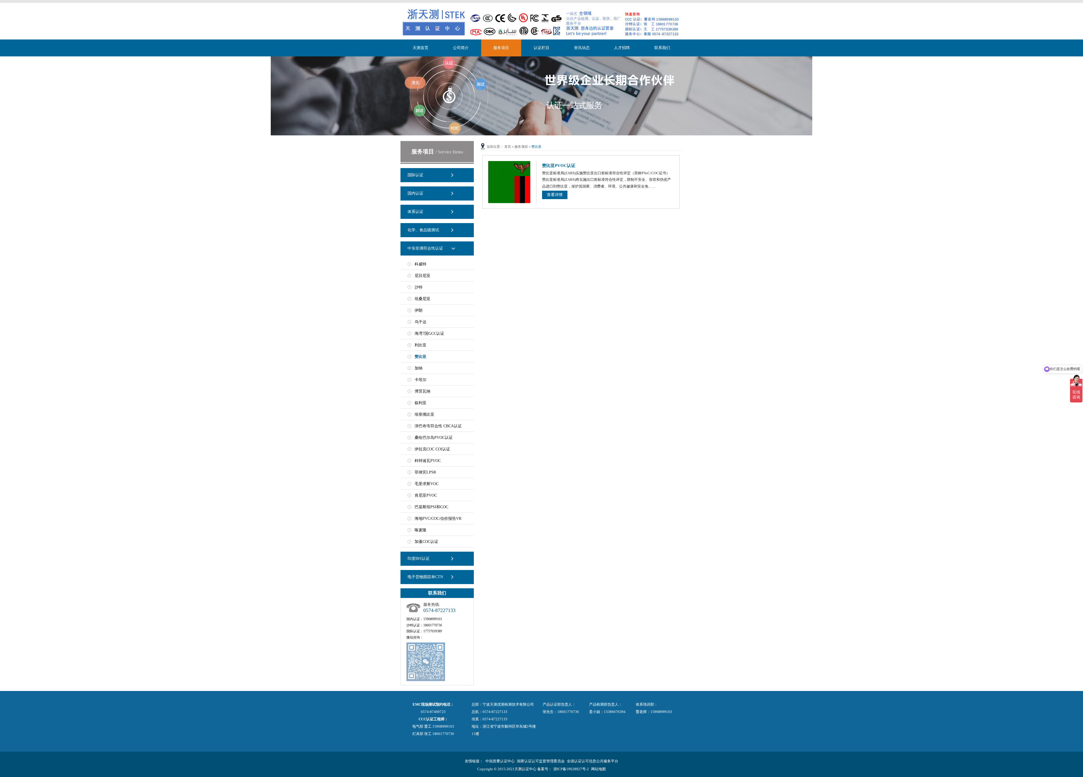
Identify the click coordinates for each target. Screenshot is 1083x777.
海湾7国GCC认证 (429, 333)
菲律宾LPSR (425, 472)
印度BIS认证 (419, 558)
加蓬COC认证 (426, 542)
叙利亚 (420, 403)
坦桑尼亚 (422, 299)
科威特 (420, 264)
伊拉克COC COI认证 (432, 449)
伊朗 (418, 310)
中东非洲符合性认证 (425, 248)
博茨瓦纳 (422, 391)
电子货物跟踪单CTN (425, 577)
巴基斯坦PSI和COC (431, 507)
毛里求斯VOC (427, 484)
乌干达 (420, 322)
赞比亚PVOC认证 (558, 165)
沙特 (418, 287)
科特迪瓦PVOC (428, 461)
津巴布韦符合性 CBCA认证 (438, 426)
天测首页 (420, 48)
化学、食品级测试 (423, 230)
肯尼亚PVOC (426, 495)
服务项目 (501, 48)
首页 (507, 147)
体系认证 (415, 212)
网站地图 (598, 769)
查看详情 (555, 195)
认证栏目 (541, 48)
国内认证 (415, 193)
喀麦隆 (420, 530)
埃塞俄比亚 (424, 414)
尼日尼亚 (422, 276)
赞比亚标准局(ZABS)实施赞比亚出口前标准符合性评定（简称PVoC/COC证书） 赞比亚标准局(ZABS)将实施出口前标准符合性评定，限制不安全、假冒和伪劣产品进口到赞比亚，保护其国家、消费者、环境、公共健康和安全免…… (606, 179)
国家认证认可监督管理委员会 (541, 761)
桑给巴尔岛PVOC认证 (434, 437)
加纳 (418, 368)
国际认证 (415, 175)
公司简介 (461, 48)
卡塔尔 (420, 380)
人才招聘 (622, 48)
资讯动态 (582, 48)
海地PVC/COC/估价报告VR (438, 518)
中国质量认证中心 (500, 761)
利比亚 (420, 345)
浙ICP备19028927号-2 (571, 769)
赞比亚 (420, 357)
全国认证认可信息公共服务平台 (592, 761)
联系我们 (662, 48)
